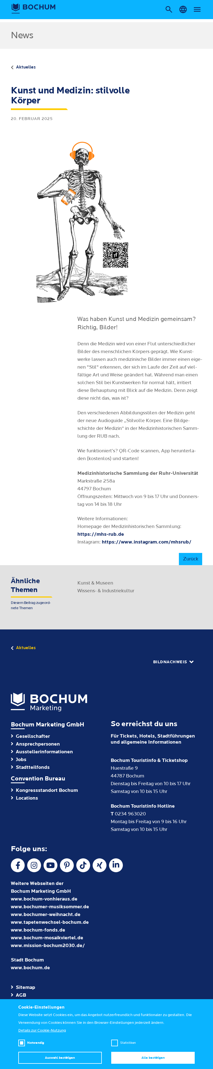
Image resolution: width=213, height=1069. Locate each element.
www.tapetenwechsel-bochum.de (50, 922)
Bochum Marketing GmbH (47, 724)
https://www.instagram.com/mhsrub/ (146, 542)
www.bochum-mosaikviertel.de (47, 938)
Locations (27, 798)
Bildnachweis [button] (170, 662)
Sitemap (25, 987)
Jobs (21, 759)
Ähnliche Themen (31, 594)
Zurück (190, 559)
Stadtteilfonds (33, 767)
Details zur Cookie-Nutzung (42, 1030)
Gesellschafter (33, 736)
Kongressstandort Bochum (47, 790)
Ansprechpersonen (38, 744)
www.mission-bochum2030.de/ (48, 945)
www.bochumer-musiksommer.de (50, 907)
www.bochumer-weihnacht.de (45, 914)
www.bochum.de (30, 968)
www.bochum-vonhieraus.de (44, 899)
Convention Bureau (38, 778)
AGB (21, 995)
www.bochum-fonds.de (38, 930)
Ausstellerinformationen (44, 752)
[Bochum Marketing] (33, 8)
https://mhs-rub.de (100, 534)
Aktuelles (26, 67)
